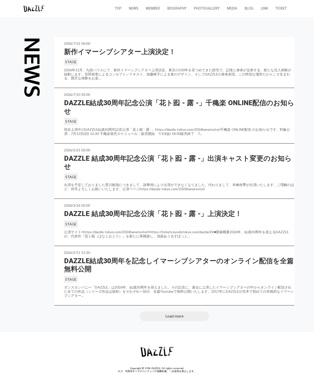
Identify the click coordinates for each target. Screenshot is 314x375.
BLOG (249, 8)
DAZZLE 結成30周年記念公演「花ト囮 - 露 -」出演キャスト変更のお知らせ (178, 162)
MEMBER (153, 8)
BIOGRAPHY (176, 8)
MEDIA (232, 8)
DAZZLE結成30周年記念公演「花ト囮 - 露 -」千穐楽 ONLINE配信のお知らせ (179, 107)
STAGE (71, 62)
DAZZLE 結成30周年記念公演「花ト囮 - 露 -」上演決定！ (153, 214)
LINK (264, 8)
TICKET (281, 8)
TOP (118, 8)
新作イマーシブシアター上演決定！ (120, 52)
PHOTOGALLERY (207, 8)
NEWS (133, 8)
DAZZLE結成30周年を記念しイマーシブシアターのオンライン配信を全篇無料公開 (179, 265)
